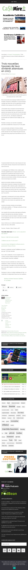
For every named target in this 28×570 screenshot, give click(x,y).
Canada (18, 406)
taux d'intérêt (16, 335)
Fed (9, 334)
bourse (12, 406)
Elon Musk (21, 412)
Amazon (3, 403)
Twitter (20, 440)
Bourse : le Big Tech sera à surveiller (10, 237)
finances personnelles (15, 334)
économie (11, 445)
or (2, 433)
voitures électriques (10, 443)
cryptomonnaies (5, 412)
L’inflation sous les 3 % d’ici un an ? (9, 240)
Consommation (10, 331)
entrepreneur (4, 415)
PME (6, 433)
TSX (15, 440)
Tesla (10, 440)
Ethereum (4, 418)
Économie (16, 331)
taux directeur (22, 335)
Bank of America (10, 332)
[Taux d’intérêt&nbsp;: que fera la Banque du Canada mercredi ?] (7, 312)
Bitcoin (4, 406)
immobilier (6, 335)
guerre (7, 421)
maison (12, 425)
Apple (8, 403)
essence (23, 415)
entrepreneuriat (11, 415)
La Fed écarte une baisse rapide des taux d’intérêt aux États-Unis (8, 300)
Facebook (9, 418)
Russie (3, 436)
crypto (16, 409)
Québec (19, 433)
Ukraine (3, 443)
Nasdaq (22, 429)
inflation (11, 335)
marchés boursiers (10, 429)
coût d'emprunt (4, 334)
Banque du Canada (15, 403)
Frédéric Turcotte (20, 418)
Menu (15, 1)
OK (14, 568)
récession (10, 437)
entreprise (18, 415)
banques (16, 332)
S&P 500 (18, 437)
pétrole (11, 433)
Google (3, 421)
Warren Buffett (19, 443)
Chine (23, 406)
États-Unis (4, 445)
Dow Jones (13, 412)
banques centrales (22, 332)
